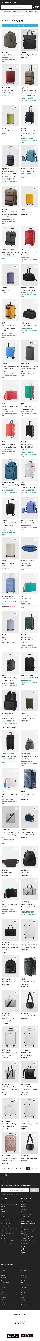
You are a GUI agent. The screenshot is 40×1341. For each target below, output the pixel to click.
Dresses (23, 1295)
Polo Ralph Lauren (26, 1285)
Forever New (4, 1295)
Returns (23, 1206)
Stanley (3, 1290)
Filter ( (19, 25)
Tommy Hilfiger (25, 1300)
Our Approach (25, 1227)
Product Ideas (25, 1216)
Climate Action (25, 1243)
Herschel (3, 1302)
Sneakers (23, 1287)
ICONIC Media (5, 1209)
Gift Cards (24, 1211)
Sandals (23, 1290)
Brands (3, 1206)
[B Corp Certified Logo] (30, 1250)
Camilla (3, 1280)
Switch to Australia (26, 1221)
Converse (3, 1287)
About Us (3, 1201)
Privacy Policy (5, 1226)
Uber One (4, 1238)
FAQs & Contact (25, 1201)
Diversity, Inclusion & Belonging (27, 1233)
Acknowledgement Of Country (10, 1204)
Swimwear (24, 1275)
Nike (22, 1273)
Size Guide (24, 1209)
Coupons (3, 1221)
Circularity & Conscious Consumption (27, 1237)
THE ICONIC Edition (7, 1243)
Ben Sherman (5, 1275)
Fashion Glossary (26, 1214)
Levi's (2, 1268)
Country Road (5, 1282)
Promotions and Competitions (9, 1219)
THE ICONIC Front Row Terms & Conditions (9, 1230)
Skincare (3, 1300)
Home (3, 15)
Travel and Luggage (24, 15)
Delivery (23, 1204)
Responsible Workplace (28, 1229)
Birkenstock (4, 1277)
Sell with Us (4, 1211)
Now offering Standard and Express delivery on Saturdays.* (20, 11)
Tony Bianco (24, 1302)
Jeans (22, 1297)
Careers (3, 1216)
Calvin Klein (24, 1277)
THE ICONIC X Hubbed (7, 1240)
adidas (3, 1270)
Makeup (3, 1273)
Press (2, 1214)
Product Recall (25, 1219)
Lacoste (3, 1304)
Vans (2, 1292)
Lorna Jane (24, 1268)
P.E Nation (24, 1304)
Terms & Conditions (6, 1224)
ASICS (23, 1292)
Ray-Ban (23, 1280)
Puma (22, 1282)
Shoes (3, 1285)
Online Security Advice (7, 1233)
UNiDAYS (3, 1235)
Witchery (3, 1297)
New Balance (25, 1270)
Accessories (11, 15)
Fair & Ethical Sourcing (27, 1241)
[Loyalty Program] (36, 7)
